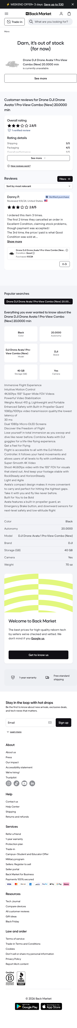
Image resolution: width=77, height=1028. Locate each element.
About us (11, 752)
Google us (37, 638)
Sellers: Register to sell (18, 864)
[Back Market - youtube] (24, 783)
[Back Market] (38, 13)
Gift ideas (11, 916)
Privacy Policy (13, 958)
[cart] (69, 13)
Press (9, 757)
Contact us (12, 801)
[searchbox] (53, 21)
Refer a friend (13, 834)
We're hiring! (13, 772)
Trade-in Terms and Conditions (23, 943)
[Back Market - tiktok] (16, 783)
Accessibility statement (19, 767)
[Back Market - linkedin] (32, 783)
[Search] (31, 21)
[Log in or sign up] (61, 13)
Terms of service (15, 938)
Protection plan (14, 844)
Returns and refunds (17, 816)
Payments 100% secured (20, 879)
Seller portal (12, 869)
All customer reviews (17, 911)
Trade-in (10, 849)
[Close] (73, 4)
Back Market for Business (20, 874)
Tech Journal (13, 901)
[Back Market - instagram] (8, 783)
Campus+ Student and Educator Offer (27, 854)
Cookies (10, 948)
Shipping (11, 811)
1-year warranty (14, 839)
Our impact (12, 762)
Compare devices (16, 906)
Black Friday (12, 921)
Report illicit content (17, 964)
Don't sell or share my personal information (30, 953)
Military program (15, 859)
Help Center (13, 806)
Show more (14, 241)
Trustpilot (11, 777)
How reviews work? (20, 166)
